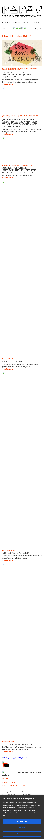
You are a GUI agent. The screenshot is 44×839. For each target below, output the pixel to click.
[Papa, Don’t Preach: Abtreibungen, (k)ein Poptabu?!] (22, 53)
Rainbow (37, 22)
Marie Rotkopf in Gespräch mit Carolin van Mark (17, 165)
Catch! (26, 22)
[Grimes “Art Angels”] (22, 460)
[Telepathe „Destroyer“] (22, 651)
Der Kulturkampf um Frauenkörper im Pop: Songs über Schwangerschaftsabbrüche (19, 69)
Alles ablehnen (22, 834)
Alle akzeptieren (22, 821)
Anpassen (22, 827)
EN (40, 29)
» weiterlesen (7, 84)
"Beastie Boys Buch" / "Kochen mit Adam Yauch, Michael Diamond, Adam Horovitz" (20, 116)
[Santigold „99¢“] (22, 269)
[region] (22, 817)
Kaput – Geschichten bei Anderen (13, 786)
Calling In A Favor (8, 782)
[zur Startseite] (22, 17)
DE (35, 29)
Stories (6, 22)
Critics (16, 22)
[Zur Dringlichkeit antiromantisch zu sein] (22, 150)
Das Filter (6, 779)
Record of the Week (8, 359)
